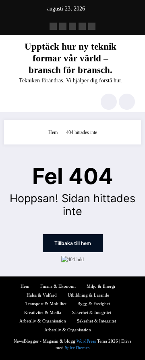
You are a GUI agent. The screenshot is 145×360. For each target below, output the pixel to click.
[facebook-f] (53, 26)
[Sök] (109, 102)
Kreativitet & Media (42, 312)
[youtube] (91, 26)
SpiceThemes (77, 347)
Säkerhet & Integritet (91, 312)
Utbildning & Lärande (88, 295)
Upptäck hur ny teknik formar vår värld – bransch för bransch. (70, 58)
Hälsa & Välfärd (42, 295)
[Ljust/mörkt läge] (127, 102)
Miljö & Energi (101, 286)
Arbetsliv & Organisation (42, 321)
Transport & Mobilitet (45, 303)
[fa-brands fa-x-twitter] (62, 26)
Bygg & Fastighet (93, 303)
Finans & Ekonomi (58, 286)
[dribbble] (72, 26)
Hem (25, 286)
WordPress (86, 341)
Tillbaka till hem (72, 243)
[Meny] (14, 101)
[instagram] (82, 26)
